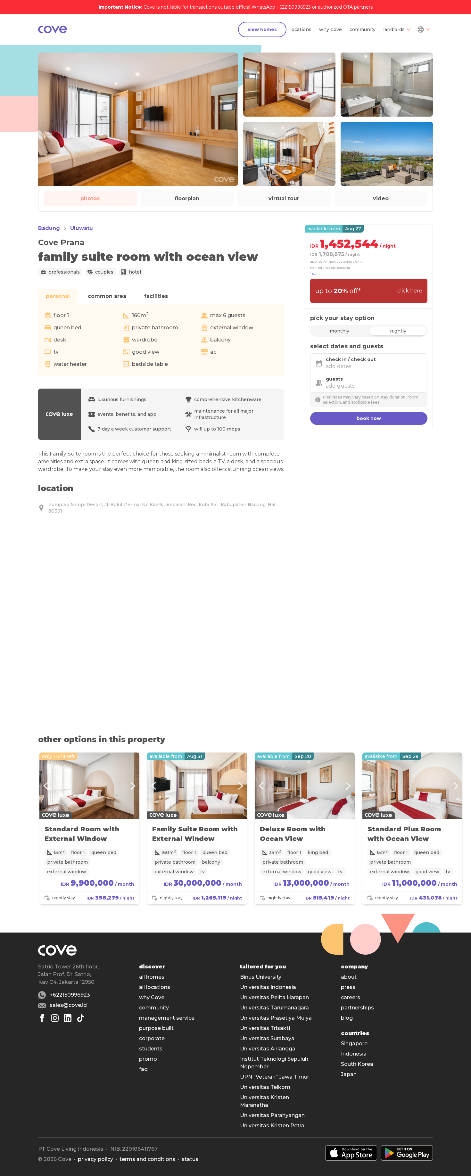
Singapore (354, 1043)
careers (350, 997)
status (190, 1159)
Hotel (135, 272)
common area (107, 296)
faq (143, 1069)
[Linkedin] (67, 1018)
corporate (152, 1038)
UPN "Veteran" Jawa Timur (274, 1077)
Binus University (260, 977)
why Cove (330, 29)
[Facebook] (42, 1018)
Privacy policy (95, 1159)
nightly (398, 331)
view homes (262, 29)
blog (347, 1018)
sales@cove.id (68, 1005)
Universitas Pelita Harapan (274, 997)
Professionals (64, 272)
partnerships (357, 1008)
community (363, 29)
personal (58, 296)
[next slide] (133, 785)
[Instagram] (55, 1018)
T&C (313, 274)
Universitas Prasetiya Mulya (276, 1018)
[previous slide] (45, 785)
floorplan (187, 198)
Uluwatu (81, 228)
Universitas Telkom (265, 1087)
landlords (394, 29)
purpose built (156, 1028)
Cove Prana (61, 242)
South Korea (357, 1064)
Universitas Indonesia (268, 987)
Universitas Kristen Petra (272, 1126)
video (381, 198)
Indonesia (354, 1054)
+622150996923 (70, 995)
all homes (151, 977)
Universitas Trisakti (265, 1028)
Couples (104, 272)
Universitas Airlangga (267, 1049)
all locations (154, 987)
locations (300, 29)
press (348, 987)
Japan (349, 1074)
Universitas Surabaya (267, 1038)
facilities (156, 296)
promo (148, 1059)
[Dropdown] (423, 29)
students (150, 1049)
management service (166, 1018)
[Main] (52, 29)
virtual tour (284, 198)
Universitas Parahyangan (272, 1115)
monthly (339, 331)
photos (90, 198)
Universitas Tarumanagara (274, 1008)
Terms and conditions (147, 1159)
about (349, 977)
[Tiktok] (80, 1018)
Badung (49, 228)
